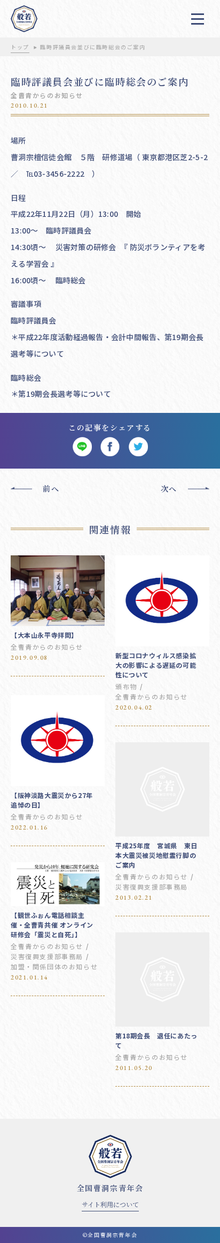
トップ (20, 47)
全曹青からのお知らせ (47, 95)
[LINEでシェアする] (81, 447)
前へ (51, 488)
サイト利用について (110, 1204)
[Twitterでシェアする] (138, 447)
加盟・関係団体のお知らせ (54, 966)
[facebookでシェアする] (110, 447)
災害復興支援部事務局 (151, 886)
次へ (169, 488)
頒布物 (126, 686)
